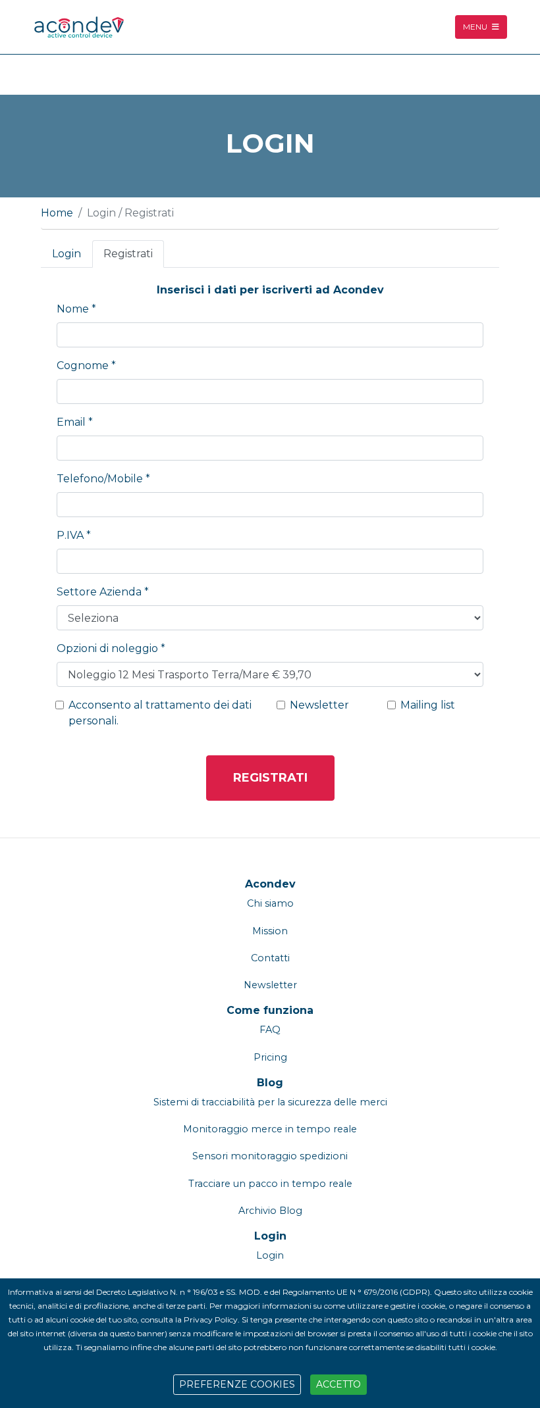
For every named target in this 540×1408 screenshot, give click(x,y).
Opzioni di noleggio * (111, 648)
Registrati (270, 777)
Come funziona (270, 1010)
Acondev (270, 884)
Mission (270, 931)
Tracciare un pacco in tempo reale (270, 1184)
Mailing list (427, 705)
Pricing (270, 1057)
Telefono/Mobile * (103, 478)
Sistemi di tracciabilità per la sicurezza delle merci (270, 1102)
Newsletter (319, 705)
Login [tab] (66, 253)
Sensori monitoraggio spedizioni (270, 1156)
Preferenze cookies (237, 1384)
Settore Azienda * (103, 592)
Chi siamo (270, 903)
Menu (476, 27)
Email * (75, 422)
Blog (270, 1082)
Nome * (76, 309)
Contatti (270, 958)
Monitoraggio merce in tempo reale (270, 1129)
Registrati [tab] (128, 253)
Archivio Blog (270, 1211)
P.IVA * (74, 535)
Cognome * (86, 365)
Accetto (338, 1384)
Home (57, 213)
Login (270, 1236)
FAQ (270, 1030)
